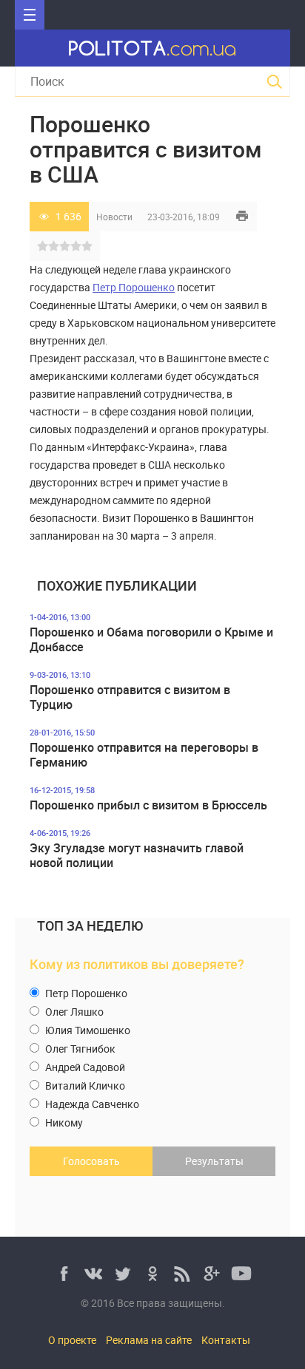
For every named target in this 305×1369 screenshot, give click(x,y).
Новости (114, 216)
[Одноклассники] (152, 1273)
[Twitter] (123, 1273)
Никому (63, 1122)
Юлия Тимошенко (86, 1030)
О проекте (72, 1340)
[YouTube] (241, 1273)
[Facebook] (63, 1273)
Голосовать (91, 1161)
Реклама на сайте (149, 1340)
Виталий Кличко (84, 1085)
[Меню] (29, 15)
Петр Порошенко (134, 287)
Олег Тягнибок (79, 1049)
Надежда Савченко (91, 1104)
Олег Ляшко (73, 1012)
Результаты (214, 1161)
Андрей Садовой (84, 1067)
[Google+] (212, 1273)
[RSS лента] (182, 1273)
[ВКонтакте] (93, 1273)
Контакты (225, 1340)
